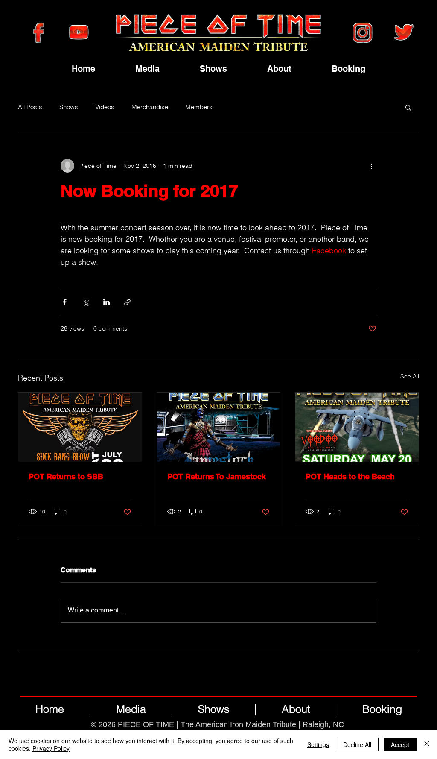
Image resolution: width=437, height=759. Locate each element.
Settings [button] (318, 744)
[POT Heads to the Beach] (357, 427)
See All (409, 376)
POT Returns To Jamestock (216, 476)
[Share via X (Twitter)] (86, 302)
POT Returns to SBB (66, 476)
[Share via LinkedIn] (106, 302)
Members (199, 107)
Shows (68, 107)
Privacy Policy (51, 748)
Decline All (357, 744)
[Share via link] (127, 302)
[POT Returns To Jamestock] (218, 427)
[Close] (427, 744)
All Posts (30, 107)
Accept (400, 744)
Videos (104, 107)
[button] (408, 107)
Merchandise (149, 107)
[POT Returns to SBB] (80, 427)
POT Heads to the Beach (350, 476)
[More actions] (371, 166)
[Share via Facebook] (65, 302)
